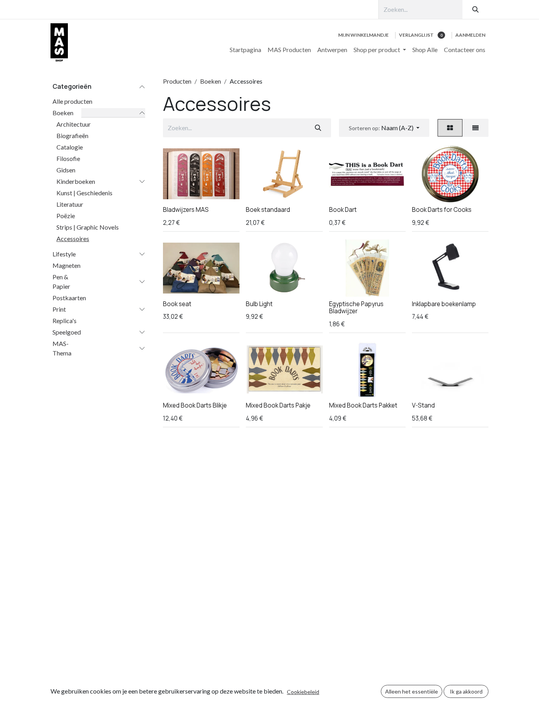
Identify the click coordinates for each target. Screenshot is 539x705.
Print (59, 309)
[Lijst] (475, 128)
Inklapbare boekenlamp (444, 304)
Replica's (64, 320)
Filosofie (68, 158)
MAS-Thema (61, 348)
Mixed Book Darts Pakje (278, 405)
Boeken (62, 112)
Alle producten (72, 101)
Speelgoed (66, 332)
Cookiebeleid (303, 691)
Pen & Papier (61, 281)
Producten (177, 81)
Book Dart (343, 210)
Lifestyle (64, 254)
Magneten (66, 265)
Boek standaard (268, 210)
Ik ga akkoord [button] (466, 691)
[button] (384, 128)
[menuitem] (245, 50)
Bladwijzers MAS (186, 210)
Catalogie (69, 147)
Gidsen (65, 170)
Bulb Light (259, 304)
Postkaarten (69, 297)
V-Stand (423, 405)
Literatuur (69, 204)
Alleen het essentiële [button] (411, 691)
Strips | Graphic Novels (87, 227)
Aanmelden (470, 35)
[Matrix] (450, 128)
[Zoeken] (475, 9)
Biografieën (72, 135)
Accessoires (72, 238)
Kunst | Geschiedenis (84, 192)
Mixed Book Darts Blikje (195, 405)
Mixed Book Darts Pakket (363, 405)
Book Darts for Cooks (442, 210)
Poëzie (65, 215)
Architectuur (73, 124)
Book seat (177, 304)
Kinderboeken (75, 181)
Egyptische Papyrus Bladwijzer (356, 307)
